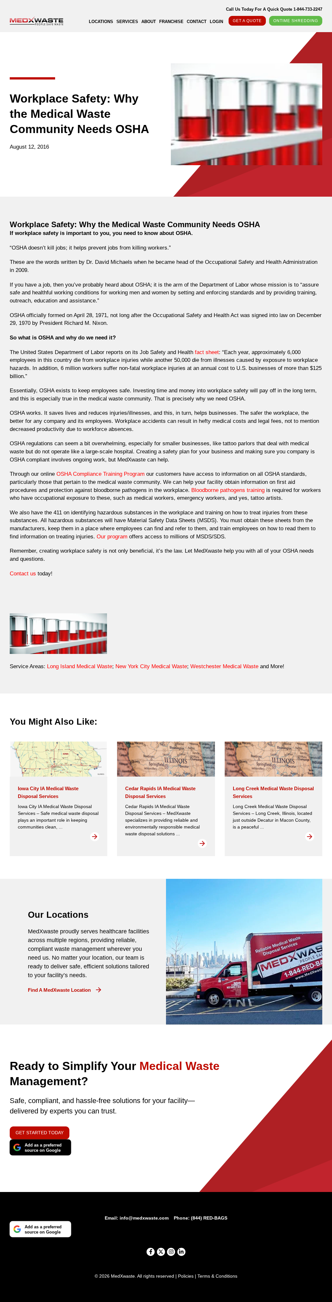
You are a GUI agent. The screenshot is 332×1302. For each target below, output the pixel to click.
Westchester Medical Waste (224, 666)
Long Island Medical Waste (79, 666)
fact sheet (207, 352)
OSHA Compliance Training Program (101, 474)
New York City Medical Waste (151, 666)
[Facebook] (151, 1252)
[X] (161, 1252)
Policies (186, 1276)
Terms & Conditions (217, 1276)
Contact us (23, 574)
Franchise (171, 21)
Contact (197, 21)
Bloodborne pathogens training (228, 490)
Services (127, 21)
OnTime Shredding (295, 20)
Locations (101, 21)
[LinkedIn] (181, 1252)
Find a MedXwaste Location (59, 990)
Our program (112, 537)
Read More (94, 836)
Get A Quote (247, 20)
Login (216, 21)
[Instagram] (171, 1252)
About (148, 21)
